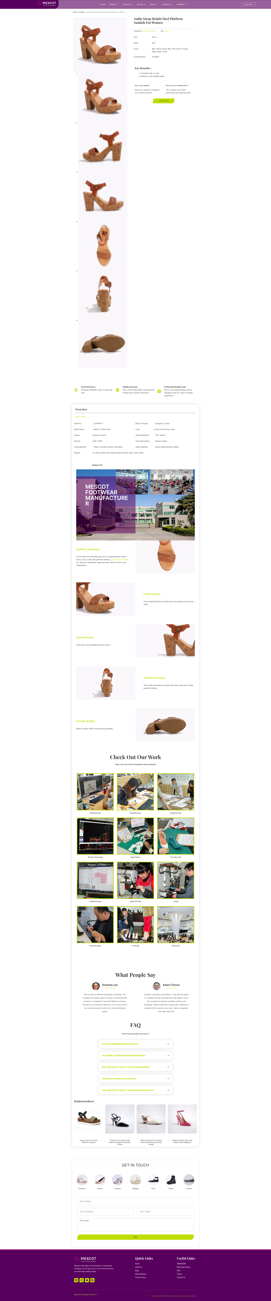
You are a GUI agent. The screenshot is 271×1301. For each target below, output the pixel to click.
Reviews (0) (97, 201)
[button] (135, 780)
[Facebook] (92, 1016)
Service (140, 4)
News (152, 4)
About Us (126, 4)
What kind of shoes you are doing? (119, 814)
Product (113, 4)
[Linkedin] (76, 1016)
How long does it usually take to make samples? (126, 803)
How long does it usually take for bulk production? (128, 826)
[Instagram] (82, 1016)
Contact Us (166, 4)
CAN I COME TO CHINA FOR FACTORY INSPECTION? (123, 791)
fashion (166, 31)
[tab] (81, 201)
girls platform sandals (119, 295)
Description (81, 201)
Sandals (82, 12)
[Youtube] (87, 1016)
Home (103, 4)
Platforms (145, 31)
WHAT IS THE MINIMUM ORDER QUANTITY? (120, 780)
